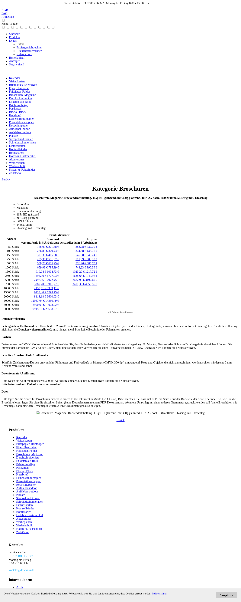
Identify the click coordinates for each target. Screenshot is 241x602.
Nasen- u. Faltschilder (22, 169)
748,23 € (81, 267)
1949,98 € (91, 275)
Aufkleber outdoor (20, 132)
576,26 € (81, 263)
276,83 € (42, 250)
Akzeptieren (226, 595)
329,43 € (53, 250)
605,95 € (53, 263)
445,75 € (92, 250)
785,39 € (53, 267)
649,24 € (92, 255)
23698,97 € (52, 309)
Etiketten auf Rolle (20, 101)
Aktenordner (16, 159)
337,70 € (92, 246)
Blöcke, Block (17, 111)
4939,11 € (53, 288)
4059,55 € (91, 284)
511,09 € (81, 259)
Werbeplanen (17, 162)
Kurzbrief (15, 115)
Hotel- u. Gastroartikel (22, 156)
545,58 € (81, 255)
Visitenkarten (17, 81)
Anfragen (14, 61)
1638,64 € (78, 275)
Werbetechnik (17, 166)
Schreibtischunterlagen (22, 142)
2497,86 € (40, 279)
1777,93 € (53, 275)
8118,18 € (40, 296)
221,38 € (53, 246)
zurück (121, 420)
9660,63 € (53, 296)
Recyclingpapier (18, 125)
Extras (13, 40)
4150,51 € (40, 288)
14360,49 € (52, 300)
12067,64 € (38, 300)
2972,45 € (53, 279)
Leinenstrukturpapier (21, 118)
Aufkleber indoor (19, 128)
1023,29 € (78, 271)
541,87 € (53, 259)
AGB (5, 10)
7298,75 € (53, 292)
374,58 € (81, 250)
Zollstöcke (15, 173)
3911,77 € (53, 284)
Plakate (13, 135)
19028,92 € (52, 304)
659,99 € (42, 267)
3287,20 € (40, 284)
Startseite (14, 33)
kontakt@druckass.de (164, 3)
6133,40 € (40, 292)
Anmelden (8, 16)
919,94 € (41, 271)
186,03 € (42, 246)
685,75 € (92, 263)
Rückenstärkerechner (29, 50)
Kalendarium (24, 54)
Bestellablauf (16, 57)
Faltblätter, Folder (19, 91)
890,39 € (92, 267)
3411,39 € (78, 284)
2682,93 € (78, 279)
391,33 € (42, 255)
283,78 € (81, 246)
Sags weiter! (16, 64)
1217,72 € (91, 271)
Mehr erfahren (159, 593)
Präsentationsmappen (21, 122)
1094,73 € (53, 271)
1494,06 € (40, 275)
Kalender (14, 78)
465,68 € (53, 255)
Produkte (14, 37)
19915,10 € (38, 309)
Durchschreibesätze (20, 98)
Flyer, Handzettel (19, 88)
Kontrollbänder (18, 149)
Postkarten (15, 108)
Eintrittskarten (17, 145)
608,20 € (92, 259)
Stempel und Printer (21, 139)
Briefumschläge (18, 105)
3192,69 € (91, 279)
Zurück (6, 179)
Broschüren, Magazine (22, 95)
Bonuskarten (16, 152)
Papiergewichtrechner (29, 47)
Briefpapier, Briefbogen (23, 84)
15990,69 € (38, 304)
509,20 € (42, 263)
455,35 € (42, 259)
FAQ (5, 13)
